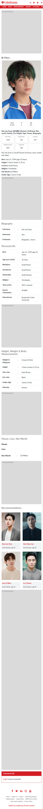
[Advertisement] (21, 31)
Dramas (28, 6)
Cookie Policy (20, 799)
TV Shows (36, 6)
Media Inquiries (10, 799)
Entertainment (19, 6)
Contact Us (14, 796)
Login (5, 779)
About (8, 796)
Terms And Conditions (17, 801)
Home (4, 6)
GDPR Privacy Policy (31, 799)
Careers (21, 796)
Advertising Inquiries (31, 796)
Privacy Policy (28, 801)
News (10, 6)
